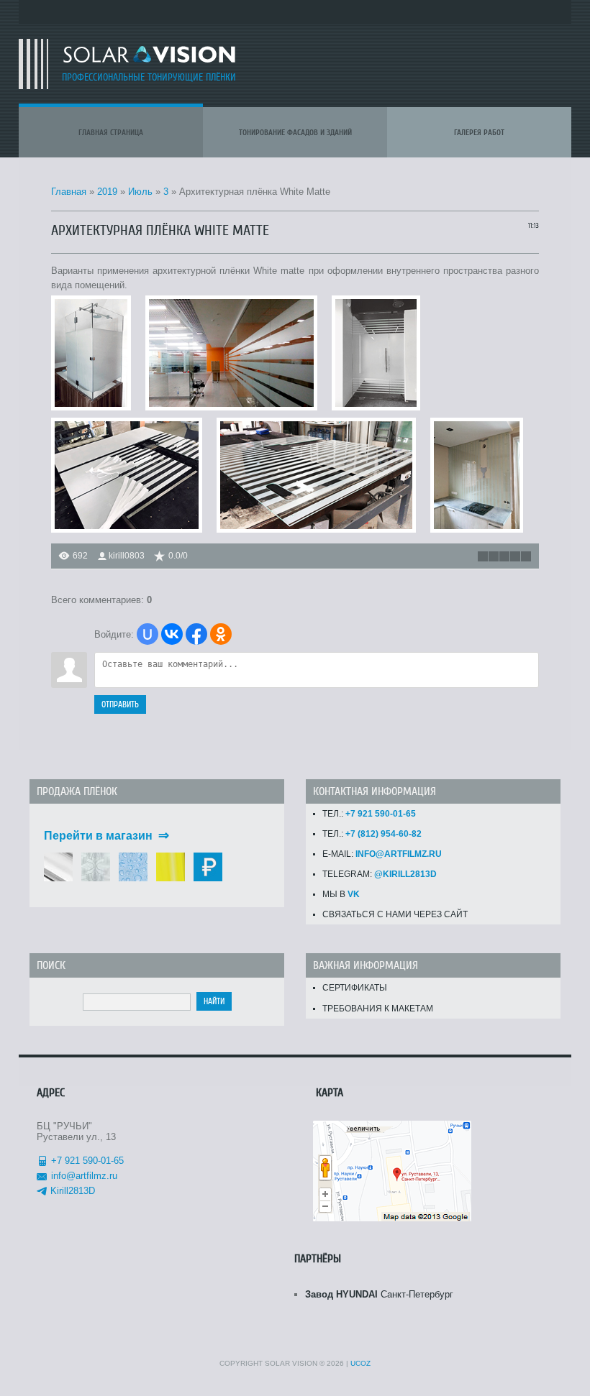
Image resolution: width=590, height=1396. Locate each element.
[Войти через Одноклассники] (221, 634)
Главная (68, 191)
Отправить (120, 704)
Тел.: (369, 814)
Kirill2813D (72, 1190)
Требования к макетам (377, 1009)
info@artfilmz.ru (84, 1175)
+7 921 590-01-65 (87, 1160)
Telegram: (379, 874)
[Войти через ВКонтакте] (172, 634)
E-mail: (382, 854)
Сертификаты (354, 988)
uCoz (360, 1363)
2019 (107, 191)
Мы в (341, 894)
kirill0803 (127, 556)
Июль (140, 191)
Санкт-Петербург (379, 1294)
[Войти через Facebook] (196, 634)
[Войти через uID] (147, 634)
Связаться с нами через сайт (395, 914)
